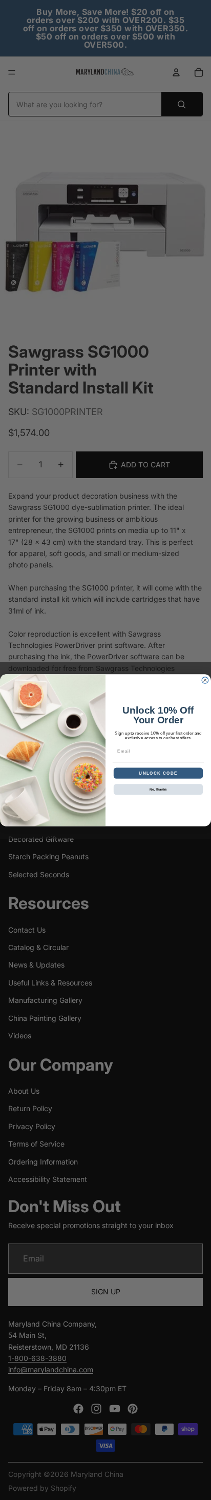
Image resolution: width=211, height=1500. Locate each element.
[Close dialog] (205, 680)
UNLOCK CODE (158, 773)
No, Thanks (158, 789)
